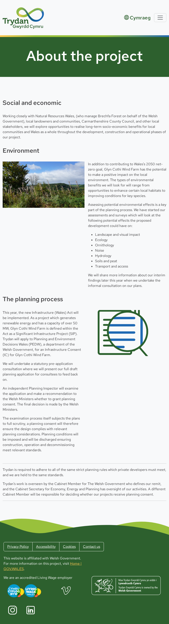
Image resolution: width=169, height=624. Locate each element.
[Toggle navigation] (160, 17)
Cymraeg (140, 18)
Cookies (69, 546)
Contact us (91, 546)
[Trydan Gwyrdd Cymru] (23, 17)
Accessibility (46, 546)
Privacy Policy (18, 546)
